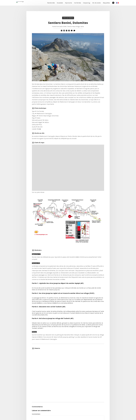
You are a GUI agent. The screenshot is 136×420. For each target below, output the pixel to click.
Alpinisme (68, 3)
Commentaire (36, 414)
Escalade (60, 3)
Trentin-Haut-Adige (73, 26)
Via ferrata (77, 3)
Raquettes (106, 3)
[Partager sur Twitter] (64, 30)
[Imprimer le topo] (71, 30)
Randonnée (51, 3)
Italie (82, 26)
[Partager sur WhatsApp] (61, 30)
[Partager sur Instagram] (66, 30)
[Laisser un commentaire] (74, 30)
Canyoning (86, 3)
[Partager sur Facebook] (69, 30)
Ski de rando (96, 3)
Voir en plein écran (38, 192)
